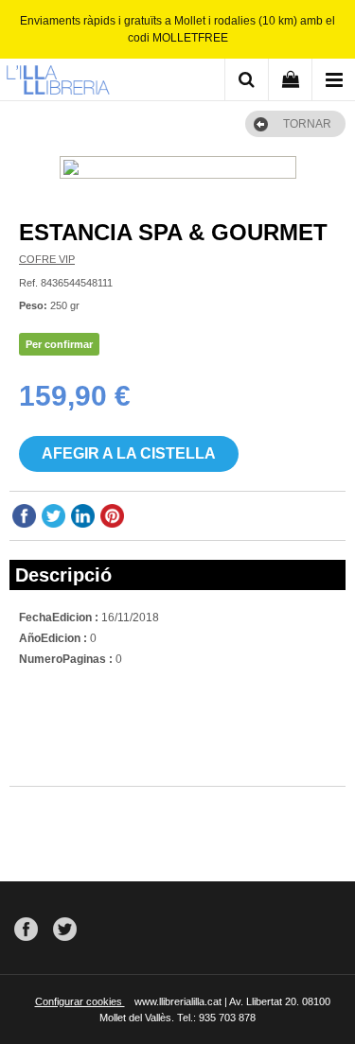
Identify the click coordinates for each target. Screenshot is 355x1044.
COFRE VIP (47, 259)
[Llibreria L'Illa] (58, 82)
